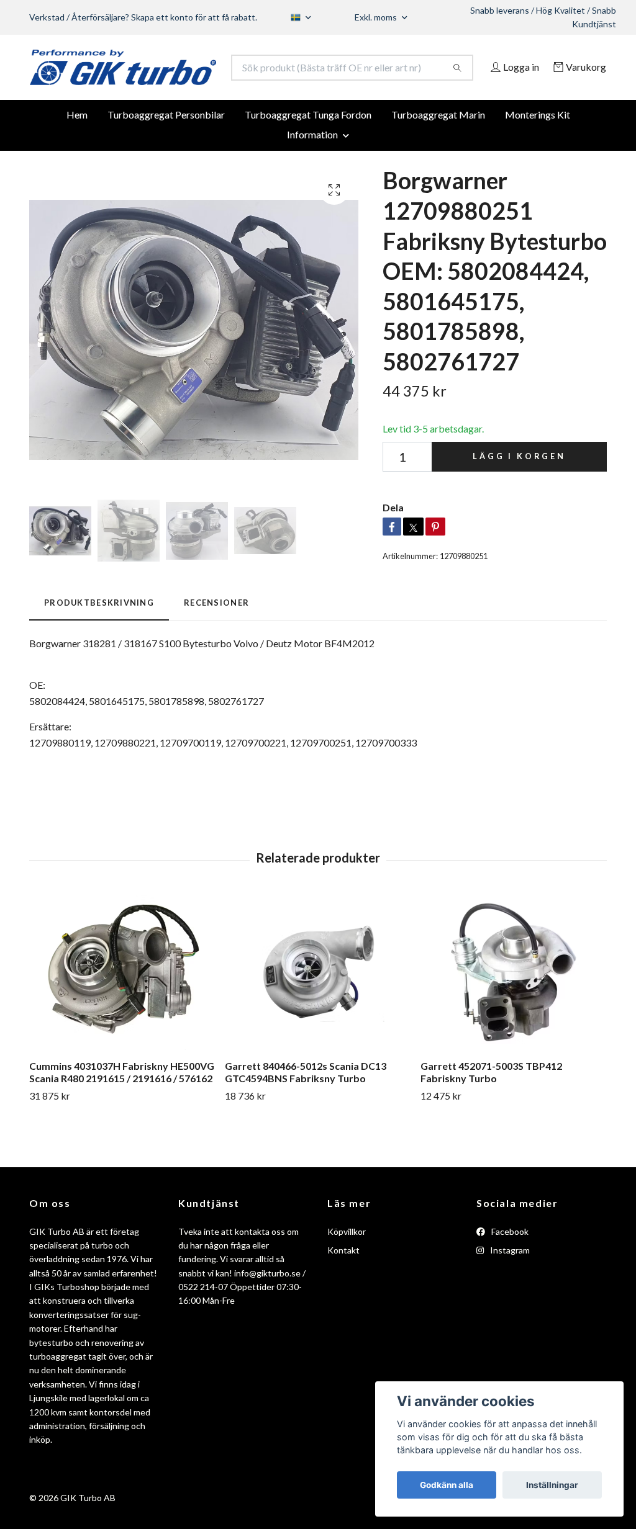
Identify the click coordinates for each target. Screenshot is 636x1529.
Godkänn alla (446, 1485)
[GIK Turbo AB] (174, 74)
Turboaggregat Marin (438, 145)
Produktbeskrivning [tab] (99, 634)
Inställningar (552, 1485)
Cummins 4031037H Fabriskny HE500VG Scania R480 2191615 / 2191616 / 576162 (121, 1102)
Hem (77, 145)
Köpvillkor (346, 1262)
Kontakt (343, 1281)
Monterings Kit (537, 145)
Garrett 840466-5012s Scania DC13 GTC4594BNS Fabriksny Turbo (305, 1102)
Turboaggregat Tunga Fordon (308, 145)
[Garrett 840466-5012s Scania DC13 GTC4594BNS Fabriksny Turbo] (318, 1002)
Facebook (509, 1262)
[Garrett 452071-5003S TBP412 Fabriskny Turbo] (513, 1002)
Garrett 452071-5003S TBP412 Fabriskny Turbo (491, 1102)
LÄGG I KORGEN (519, 487)
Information (312, 165)
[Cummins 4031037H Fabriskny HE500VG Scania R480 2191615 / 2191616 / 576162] (122, 1002)
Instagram (509, 1281)
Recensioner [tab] (216, 634)
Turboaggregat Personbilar (166, 145)
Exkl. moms (377, 17)
